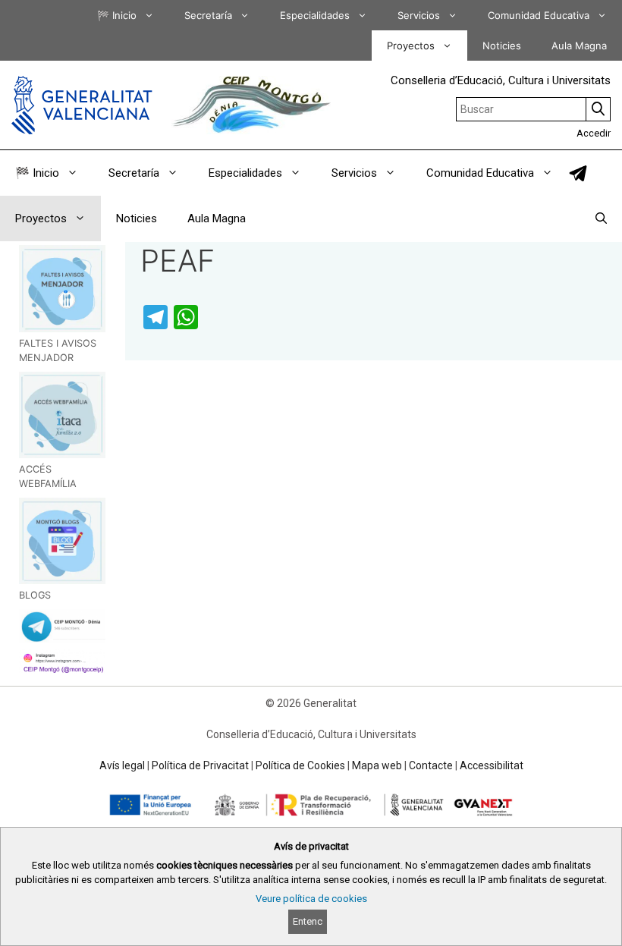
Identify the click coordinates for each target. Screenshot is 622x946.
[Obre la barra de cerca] (601, 218)
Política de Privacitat (200, 765)
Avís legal (122, 765)
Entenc (307, 921)
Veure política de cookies (311, 898)
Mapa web (377, 765)
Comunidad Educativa (538, 15)
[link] (578, 173)
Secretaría (208, 15)
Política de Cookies (300, 765)
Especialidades (315, 15)
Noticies (501, 45)
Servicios (418, 15)
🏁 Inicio (117, 15)
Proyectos (411, 45)
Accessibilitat (491, 765)
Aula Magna (579, 45)
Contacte (431, 765)
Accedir (593, 133)
